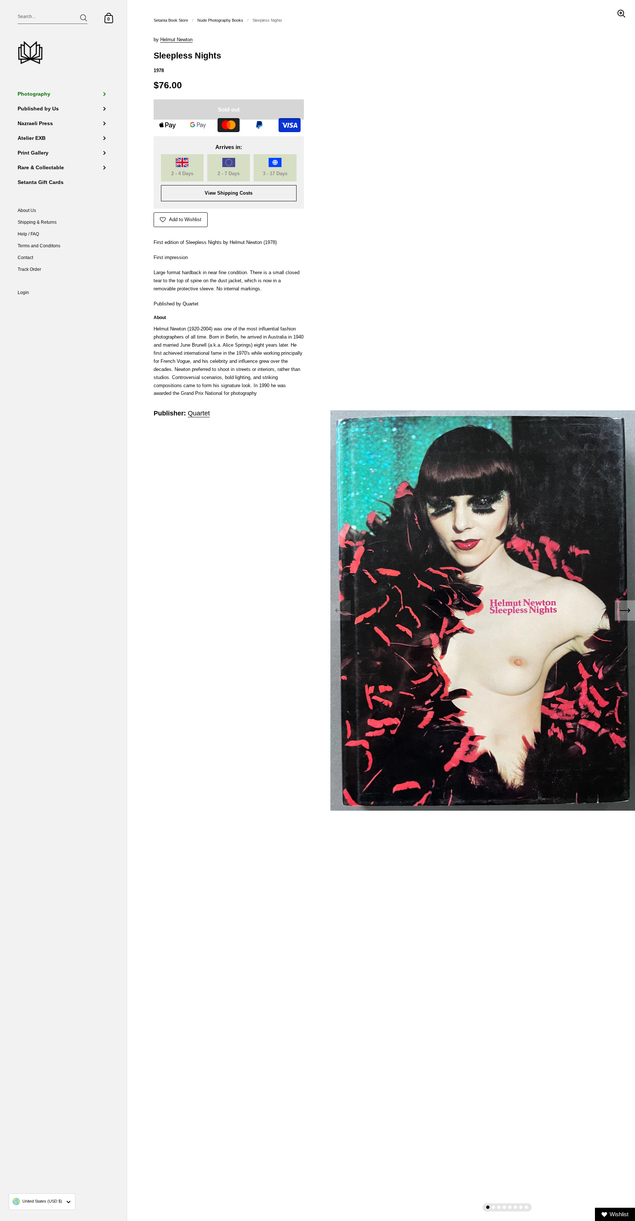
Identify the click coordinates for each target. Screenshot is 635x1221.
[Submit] (83, 18)
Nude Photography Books (220, 20)
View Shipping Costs (228, 193)
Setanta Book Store (171, 20)
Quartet (199, 413)
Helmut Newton (176, 39)
